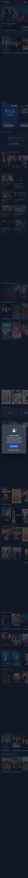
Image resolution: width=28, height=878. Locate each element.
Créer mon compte (14, 450)
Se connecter (14, 446)
